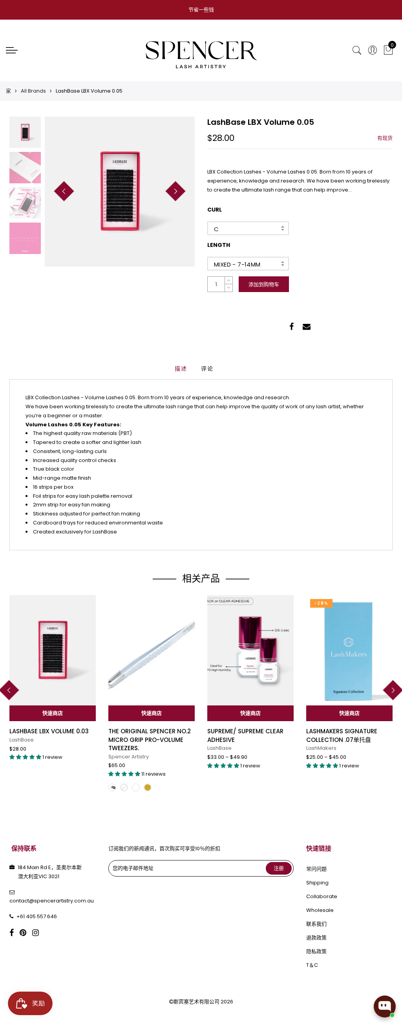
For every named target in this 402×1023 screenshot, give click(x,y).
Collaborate (321, 896)
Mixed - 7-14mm (237, 264)
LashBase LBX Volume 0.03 (49, 731)
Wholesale (320, 910)
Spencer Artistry (128, 756)
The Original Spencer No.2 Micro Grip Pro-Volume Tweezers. (149, 739)
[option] (120, 192)
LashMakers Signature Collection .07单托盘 (341, 735)
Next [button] (175, 191)
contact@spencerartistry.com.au (51, 900)
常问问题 (316, 869)
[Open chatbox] (385, 1007)
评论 (207, 369)
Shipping (317, 882)
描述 (181, 369)
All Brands (33, 91)
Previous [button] (64, 191)
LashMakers (321, 748)
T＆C (312, 965)
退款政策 (316, 937)
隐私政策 (316, 951)
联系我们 (316, 924)
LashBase (21, 740)
